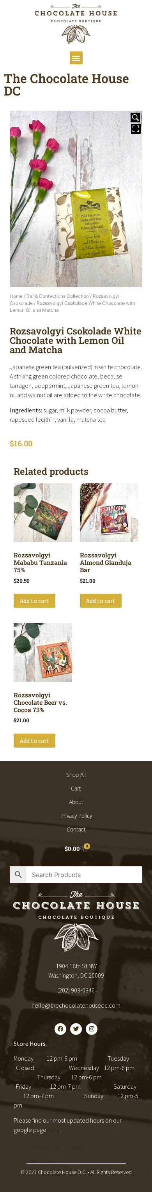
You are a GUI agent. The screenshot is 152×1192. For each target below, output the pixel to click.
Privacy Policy (76, 815)
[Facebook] (60, 1029)
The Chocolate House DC (66, 84)
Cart (76, 788)
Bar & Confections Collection (58, 296)
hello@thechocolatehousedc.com (76, 1005)
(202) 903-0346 (76, 990)
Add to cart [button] (34, 601)
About (76, 802)
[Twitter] (76, 1029)
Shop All (76, 774)
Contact (76, 829)
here (54, 1130)
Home (16, 296)
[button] (76, 57)
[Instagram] (91, 1029)
